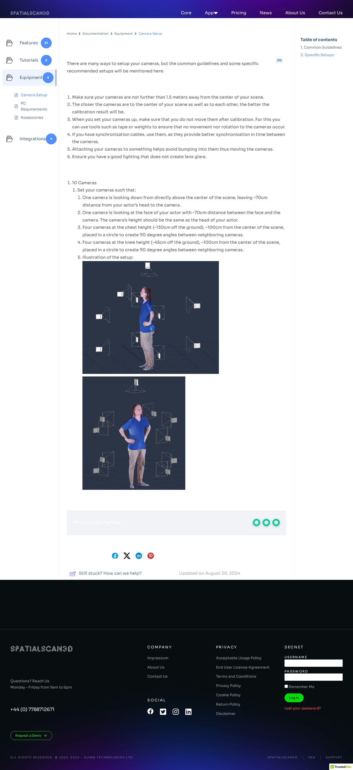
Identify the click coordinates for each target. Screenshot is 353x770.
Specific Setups (319, 55)
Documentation (95, 33)
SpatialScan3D (283, 757)
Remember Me (301, 687)
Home (72, 33)
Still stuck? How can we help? (110, 573)
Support (334, 757)
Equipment (123, 33)
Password (296, 671)
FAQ (311, 757)
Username (296, 657)
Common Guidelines (323, 47)
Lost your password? (303, 708)
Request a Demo (28, 735)
